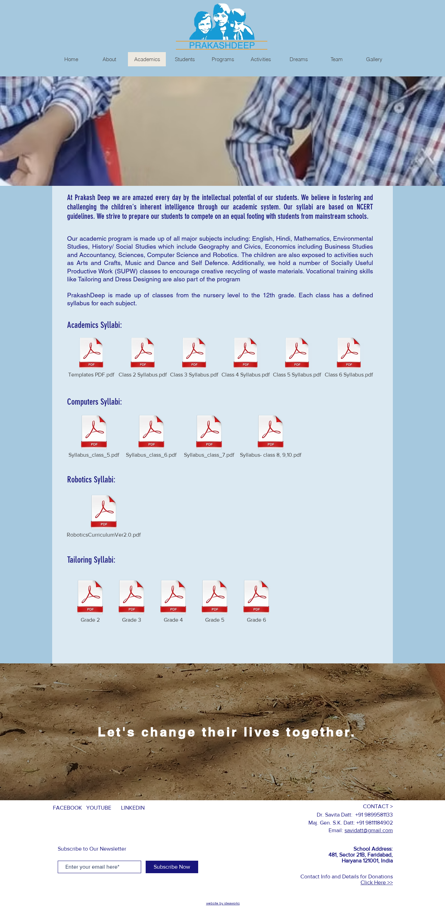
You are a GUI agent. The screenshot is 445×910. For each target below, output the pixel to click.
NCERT (365, 207)
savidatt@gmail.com (369, 830)
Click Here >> (377, 882)
